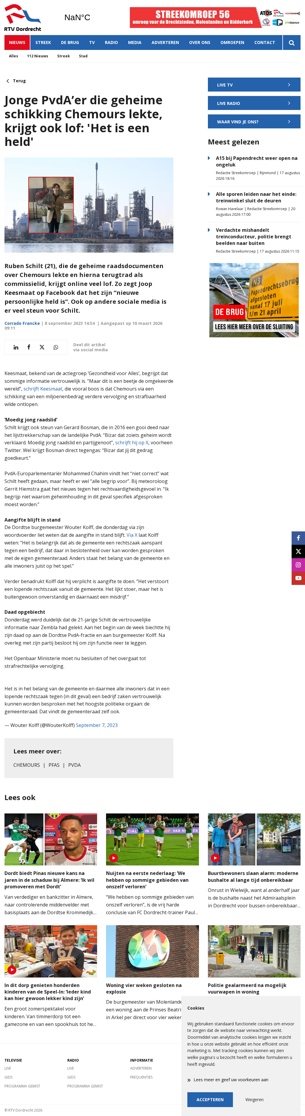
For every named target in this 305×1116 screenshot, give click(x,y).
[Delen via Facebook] (29, 347)
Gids (8, 1077)
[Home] (29, 17)
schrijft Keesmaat (43, 388)
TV (92, 42)
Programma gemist (22, 1086)
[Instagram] (298, 565)
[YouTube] (298, 578)
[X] (298, 551)
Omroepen (232, 42)
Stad (83, 56)
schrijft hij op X (131, 442)
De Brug (70, 42)
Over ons (199, 42)
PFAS (54, 765)
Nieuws (17, 42)
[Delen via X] (42, 347)
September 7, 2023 (97, 725)
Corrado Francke (22, 323)
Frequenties (141, 1077)
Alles (13, 56)
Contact (264, 42)
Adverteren (165, 42)
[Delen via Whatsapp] (56, 347)
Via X (132, 535)
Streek (43, 42)
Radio (111, 42)
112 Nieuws (37, 56)
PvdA (74, 765)
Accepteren (210, 1099)
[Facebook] (298, 538)
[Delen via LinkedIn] (16, 347)
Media (134, 42)
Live (7, 1068)
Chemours (26, 765)
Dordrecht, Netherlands (92, 17)
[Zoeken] (291, 42)
